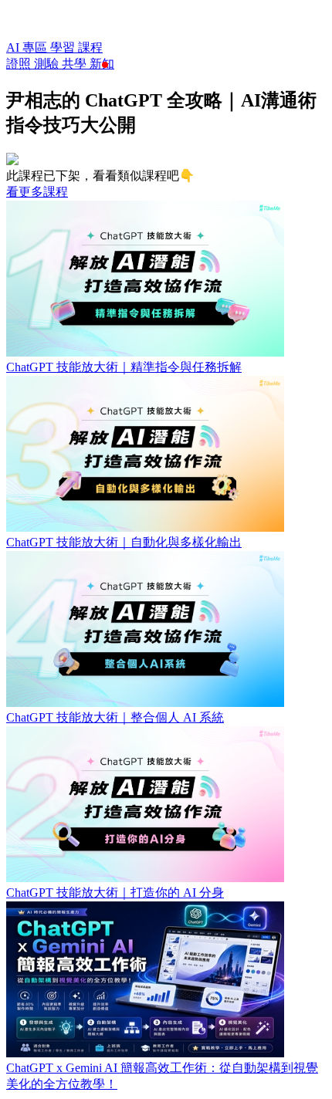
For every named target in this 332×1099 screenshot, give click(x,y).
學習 (64, 47)
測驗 (48, 63)
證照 (20, 63)
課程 (90, 47)
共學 (76, 63)
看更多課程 (37, 191)
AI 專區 (28, 47)
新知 (102, 63)
